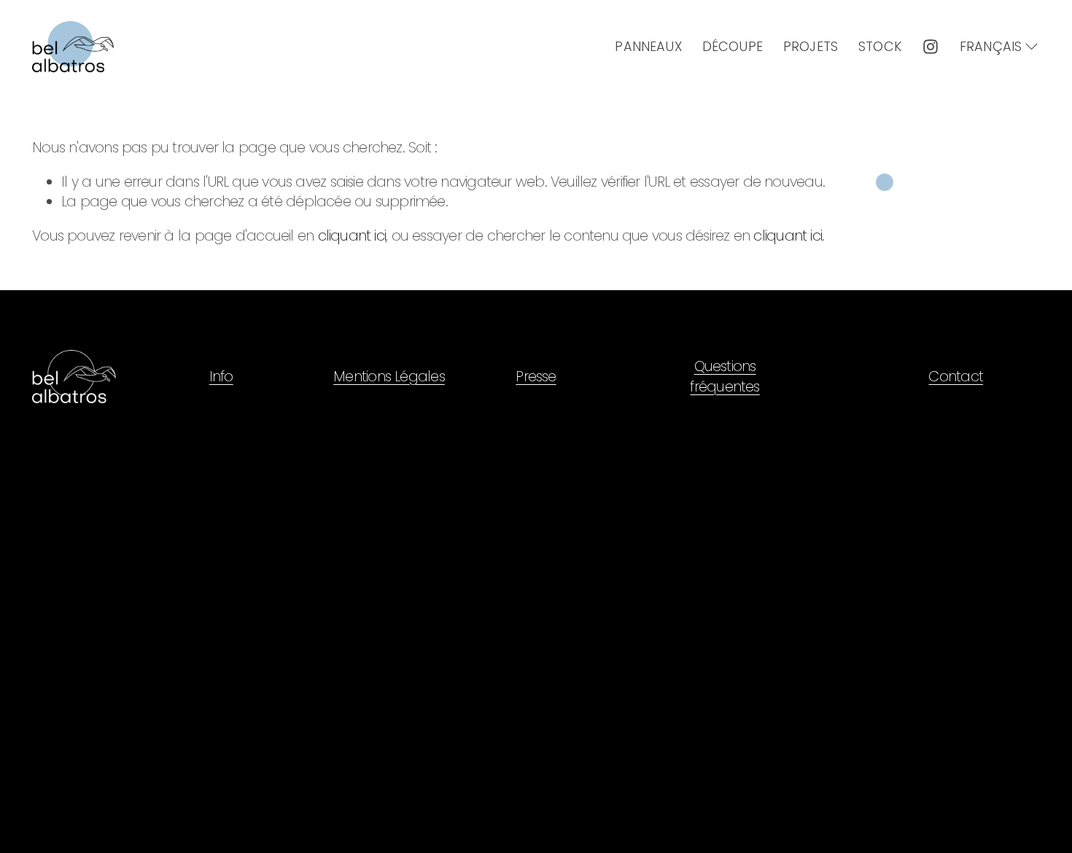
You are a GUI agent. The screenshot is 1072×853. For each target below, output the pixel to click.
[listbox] (1000, 46)
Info (221, 376)
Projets (810, 46)
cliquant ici (352, 236)
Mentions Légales (389, 376)
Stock (879, 46)
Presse (536, 376)
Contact (955, 376)
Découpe (732, 46)
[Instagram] (930, 46)
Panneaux (648, 46)
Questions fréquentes (724, 376)
